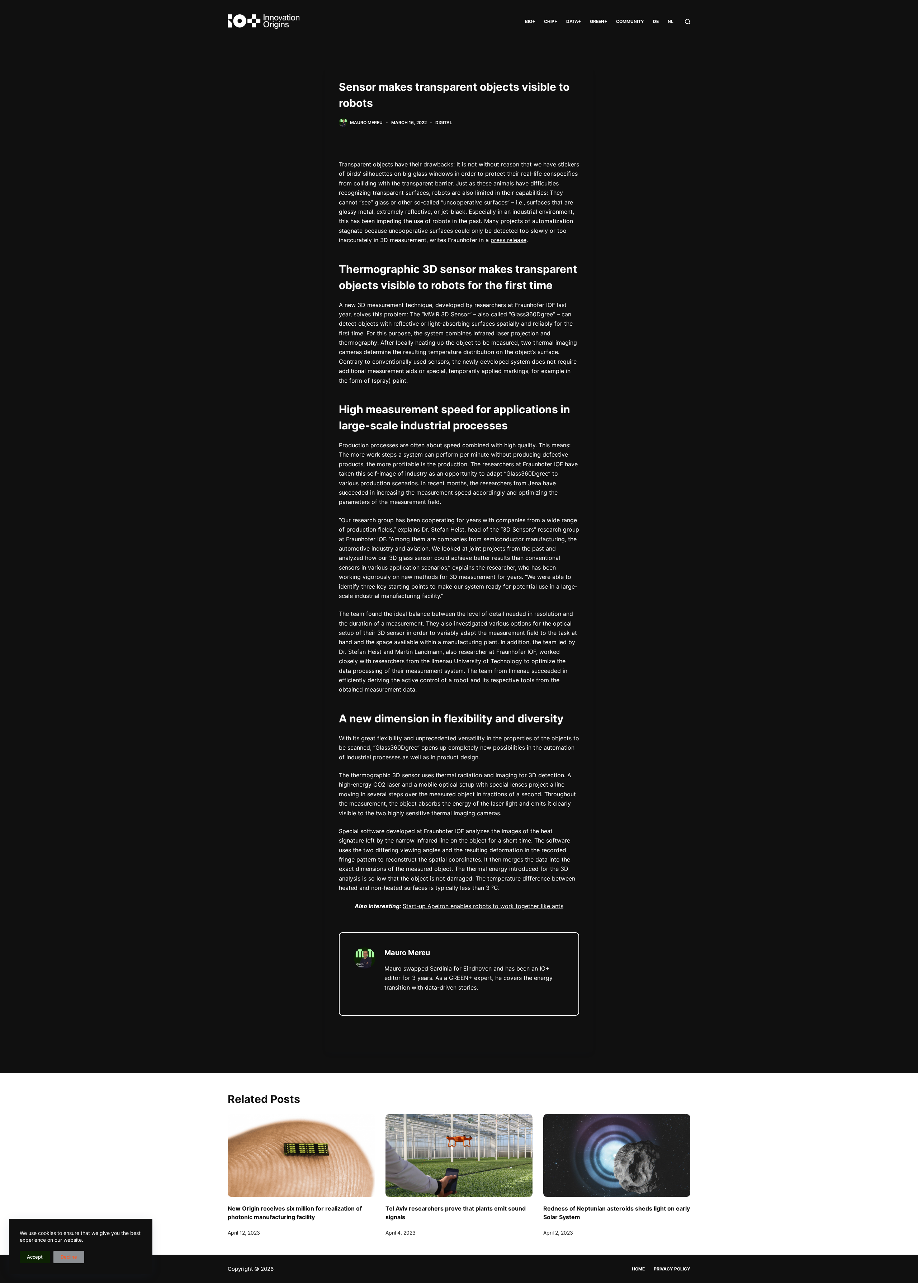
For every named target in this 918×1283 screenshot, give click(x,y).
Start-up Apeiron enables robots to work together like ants (483, 906)
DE (656, 21)
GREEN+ (598, 21)
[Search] (687, 21)
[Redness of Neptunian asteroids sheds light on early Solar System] (616, 1155)
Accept (35, 1257)
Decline (69, 1257)
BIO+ (530, 21)
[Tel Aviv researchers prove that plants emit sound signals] (459, 1155)
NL (670, 21)
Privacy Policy (672, 1269)
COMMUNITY (630, 21)
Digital (443, 122)
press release (508, 240)
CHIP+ (550, 21)
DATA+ (573, 21)
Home (638, 1269)
